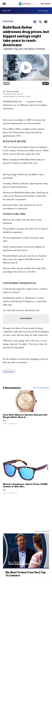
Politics (8, 21)
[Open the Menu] (4, 4)
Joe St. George (12, 91)
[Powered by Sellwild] (45, 531)
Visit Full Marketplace (41, 388)
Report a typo (9, 371)
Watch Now (45, 4)
